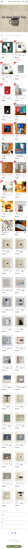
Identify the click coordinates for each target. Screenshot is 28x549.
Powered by (12, 542)
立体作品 (3, 518)
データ (2, 526)
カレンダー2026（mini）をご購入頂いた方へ (12, 35)
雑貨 (2, 522)
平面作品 (3, 514)
